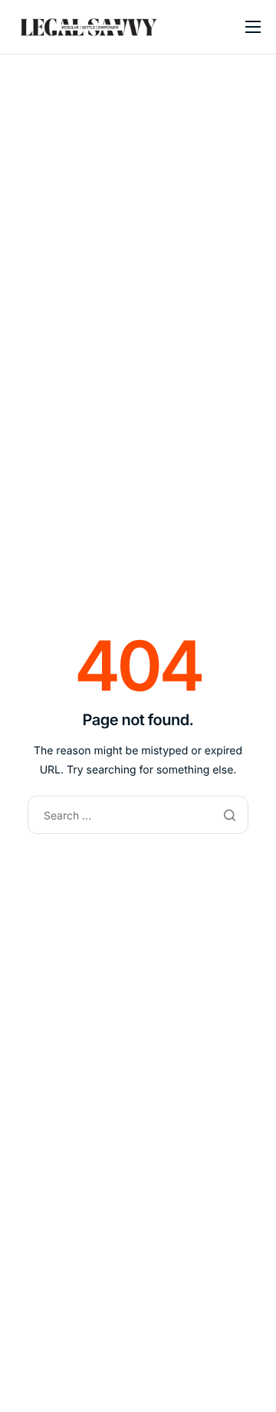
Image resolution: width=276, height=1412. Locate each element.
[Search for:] (138, 816)
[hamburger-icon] (253, 27)
